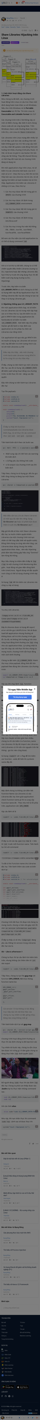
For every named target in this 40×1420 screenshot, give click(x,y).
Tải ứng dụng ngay (20, 697)
